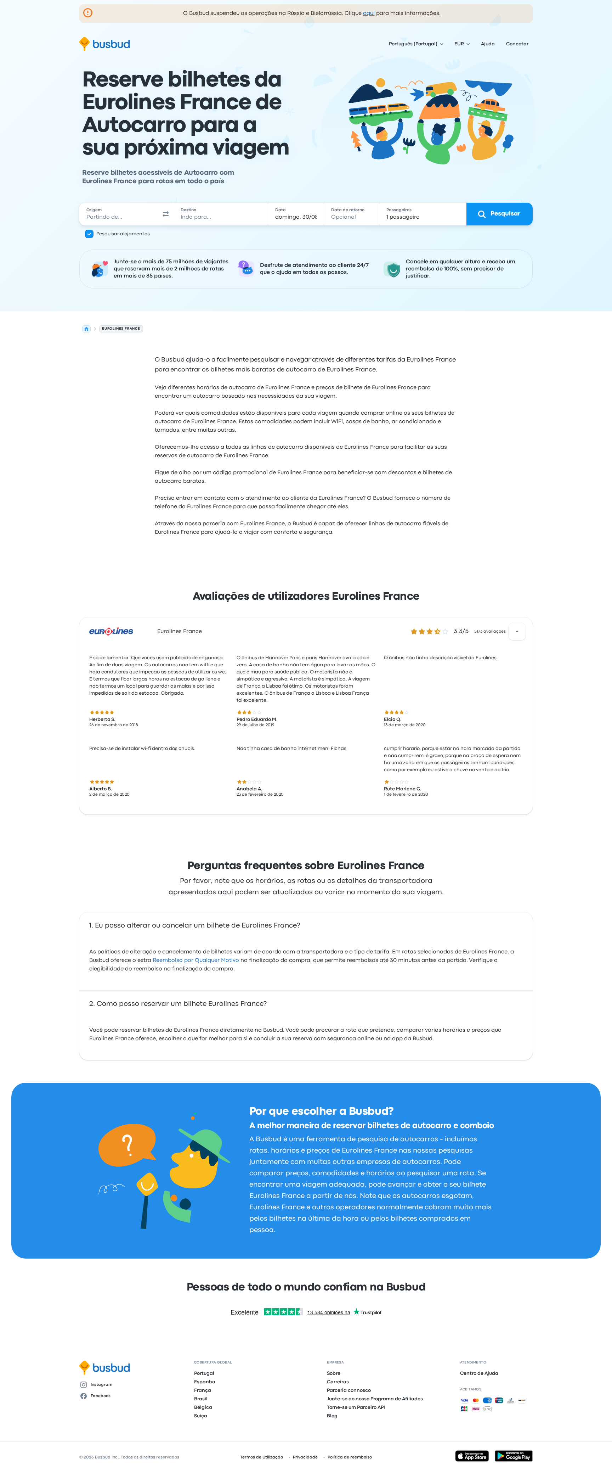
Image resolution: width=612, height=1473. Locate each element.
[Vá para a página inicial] (104, 44)
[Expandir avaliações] (517, 631)
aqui (369, 13)
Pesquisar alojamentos (123, 234)
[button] (165, 214)
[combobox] (118, 214)
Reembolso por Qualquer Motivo (196, 960)
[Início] (86, 328)
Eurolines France (179, 631)
